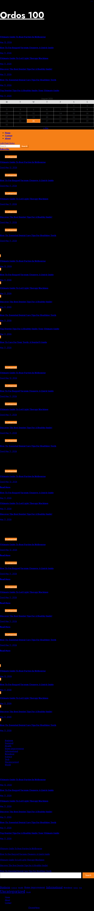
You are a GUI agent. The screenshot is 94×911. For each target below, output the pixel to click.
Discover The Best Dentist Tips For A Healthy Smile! (26, 69)
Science (8, 756)
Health (8, 746)
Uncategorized (11, 156)
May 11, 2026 (6, 53)
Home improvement (14, 748)
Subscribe (4, 149)
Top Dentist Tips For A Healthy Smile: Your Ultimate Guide (29, 90)
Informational (11, 751)
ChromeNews (34, 907)
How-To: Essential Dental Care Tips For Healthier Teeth (28, 80)
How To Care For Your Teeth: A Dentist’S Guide (23, 342)
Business (9, 740)
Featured (9, 743)
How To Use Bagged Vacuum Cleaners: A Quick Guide (27, 47)
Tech (7, 759)
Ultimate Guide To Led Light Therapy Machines (24, 58)
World (8, 764)
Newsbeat (9, 754)
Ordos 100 (22, 15)
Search (88, 875)
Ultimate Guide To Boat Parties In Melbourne (23, 37)
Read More (5, 487)
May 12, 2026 (6, 42)
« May (45, 128)
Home (7, 132)
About (8, 138)
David (2, 167)
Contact (8, 135)
